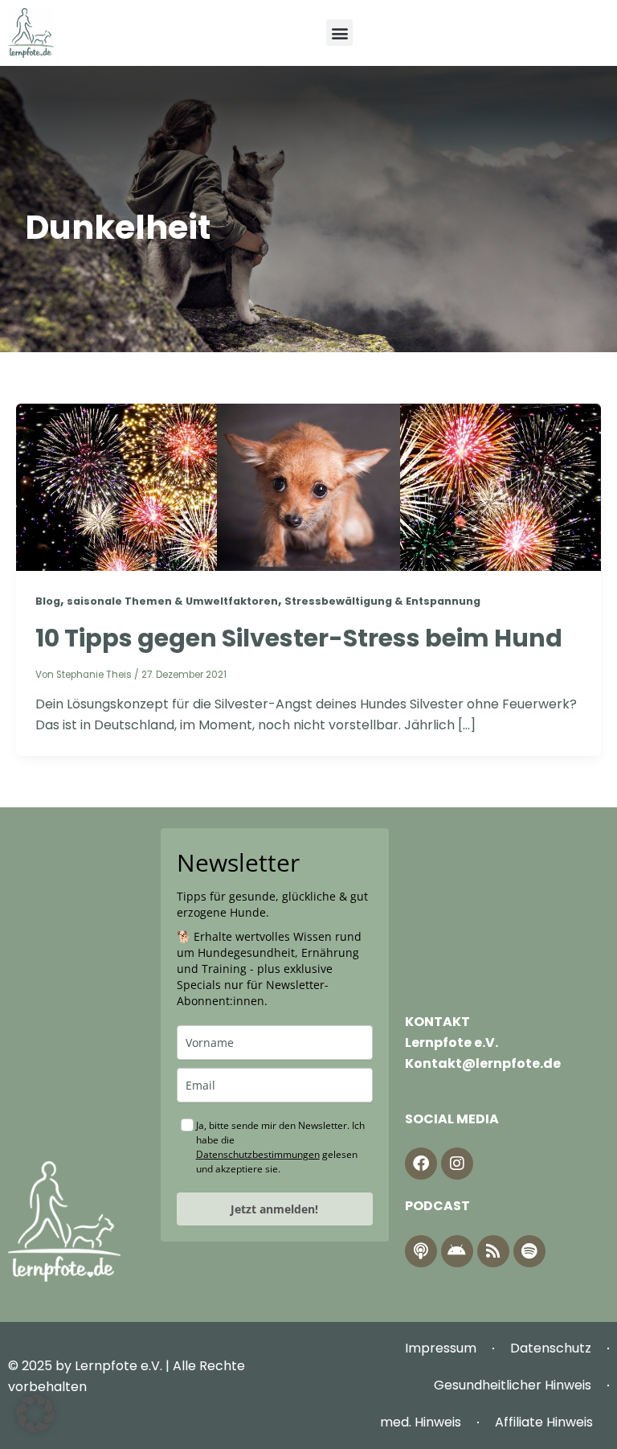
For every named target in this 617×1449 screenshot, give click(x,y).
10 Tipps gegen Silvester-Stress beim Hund (298, 638)
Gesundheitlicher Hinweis (512, 1385)
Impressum (440, 1348)
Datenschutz (550, 1348)
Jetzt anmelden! (274, 1209)
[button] (339, 32)
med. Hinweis (420, 1422)
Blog (47, 601)
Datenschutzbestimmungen (258, 1154)
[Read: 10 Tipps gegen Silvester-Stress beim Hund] (308, 487)
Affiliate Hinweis (544, 1422)
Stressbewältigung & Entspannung (382, 601)
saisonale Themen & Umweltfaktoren (172, 601)
